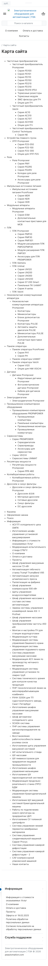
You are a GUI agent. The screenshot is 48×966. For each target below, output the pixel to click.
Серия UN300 (25, 275)
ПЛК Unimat (18, 266)
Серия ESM (23, 214)
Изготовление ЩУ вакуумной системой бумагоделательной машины (28, 803)
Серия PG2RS (25, 166)
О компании (11, 30)
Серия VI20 (24, 365)
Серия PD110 (24, 77)
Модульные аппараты (18, 205)
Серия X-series (25, 288)
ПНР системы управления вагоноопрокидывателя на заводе (26, 729)
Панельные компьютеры (30, 423)
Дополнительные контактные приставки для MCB (32, 221)
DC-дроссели (25, 506)
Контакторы (24, 311)
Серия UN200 (25, 272)
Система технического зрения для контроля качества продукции (28, 681)
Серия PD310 (24, 86)
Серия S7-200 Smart (28, 282)
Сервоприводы (26, 445)
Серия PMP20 (25, 234)
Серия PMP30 (25, 237)
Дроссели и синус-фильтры (21, 484)
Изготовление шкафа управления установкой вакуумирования (25, 534)
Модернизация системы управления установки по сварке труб (25, 671)
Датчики (11, 371)
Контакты (24, 36)
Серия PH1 (23, 352)
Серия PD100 (24, 70)
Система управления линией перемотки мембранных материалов (27, 828)
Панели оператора (17, 346)
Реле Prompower (21, 160)
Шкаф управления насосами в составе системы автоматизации (28, 601)
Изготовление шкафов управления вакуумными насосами (25, 710)
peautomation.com (14, 954)
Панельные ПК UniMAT (29, 285)
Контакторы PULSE (28, 323)
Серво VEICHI (19, 455)
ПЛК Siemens (19, 263)
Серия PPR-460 (26, 471)
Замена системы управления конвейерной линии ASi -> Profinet (27, 611)
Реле (9, 157)
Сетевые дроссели (28, 500)
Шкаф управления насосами (27, 617)
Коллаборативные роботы (20, 474)
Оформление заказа (17, 515)
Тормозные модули (28, 96)
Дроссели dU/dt (26, 493)
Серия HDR (23, 202)
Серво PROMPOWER (22, 439)
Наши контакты (20, 864)
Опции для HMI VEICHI (29, 368)
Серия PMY (24, 163)
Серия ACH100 (25, 122)
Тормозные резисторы (30, 93)
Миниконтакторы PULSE (30, 333)
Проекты (17, 559)
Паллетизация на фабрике (26, 582)
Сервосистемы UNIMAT (24, 458)
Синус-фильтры (26, 503)
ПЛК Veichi (17, 291)
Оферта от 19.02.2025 (17, 915)
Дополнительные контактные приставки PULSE (30, 339)
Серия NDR (23, 198)
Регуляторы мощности (19, 461)
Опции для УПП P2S (28, 154)
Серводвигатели (26, 442)
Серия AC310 (24, 115)
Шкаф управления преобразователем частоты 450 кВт (29, 623)
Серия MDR (24, 195)
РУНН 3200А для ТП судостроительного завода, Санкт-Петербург (27, 700)
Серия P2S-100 (25, 147)
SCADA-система (20, 723)
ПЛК (9, 227)
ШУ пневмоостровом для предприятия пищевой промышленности (25, 761)
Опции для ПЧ (25, 102)
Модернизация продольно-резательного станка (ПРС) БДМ (26, 784)
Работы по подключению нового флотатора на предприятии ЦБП (25, 812)
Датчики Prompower (23, 375)
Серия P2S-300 (26, 150)
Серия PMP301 (25, 240)
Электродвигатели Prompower (28, 400)
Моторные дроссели (28, 496)
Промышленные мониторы (32, 426)
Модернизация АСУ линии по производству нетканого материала (27, 662)
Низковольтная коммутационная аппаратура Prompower (27, 304)
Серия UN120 (25, 269)
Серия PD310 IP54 (27, 90)
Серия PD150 (24, 80)
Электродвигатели (17, 397)
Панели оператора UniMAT (26, 359)
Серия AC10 (24, 112)
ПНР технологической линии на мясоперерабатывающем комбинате (29, 691)
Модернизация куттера (24, 636)
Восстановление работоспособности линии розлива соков (26, 739)
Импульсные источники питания (24, 186)
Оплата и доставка (33, 30)
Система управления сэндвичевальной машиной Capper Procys (26, 838)
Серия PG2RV (25, 170)
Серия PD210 (24, 83)
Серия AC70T (25, 118)
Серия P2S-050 (26, 144)
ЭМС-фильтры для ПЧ (29, 99)
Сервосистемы (15, 436)
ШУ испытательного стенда (26, 752)
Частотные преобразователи (22, 61)
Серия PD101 (24, 73)
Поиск (10, 518)
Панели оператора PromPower (28, 349)
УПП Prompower (20, 141)
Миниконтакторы (27, 314)
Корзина (11, 511)
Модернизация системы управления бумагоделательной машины (29, 793)
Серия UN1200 (25, 279)
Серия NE (23, 134)
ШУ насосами (19, 755)
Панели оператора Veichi (25, 362)
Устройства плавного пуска (21, 138)
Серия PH (23, 355)
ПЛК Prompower (20, 230)
